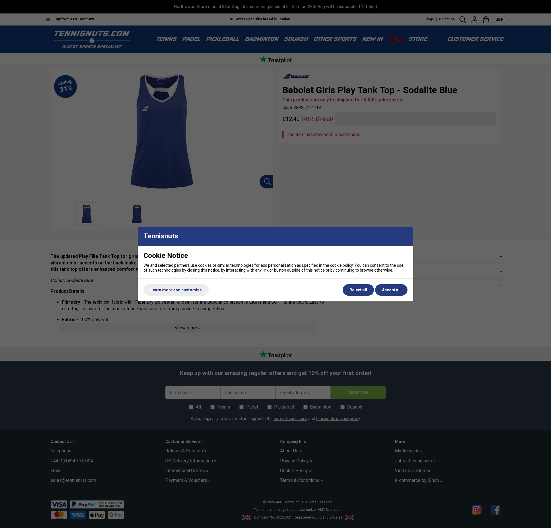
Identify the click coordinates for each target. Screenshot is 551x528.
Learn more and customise (176, 290)
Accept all (391, 290)
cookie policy (341, 265)
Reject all (358, 290)
